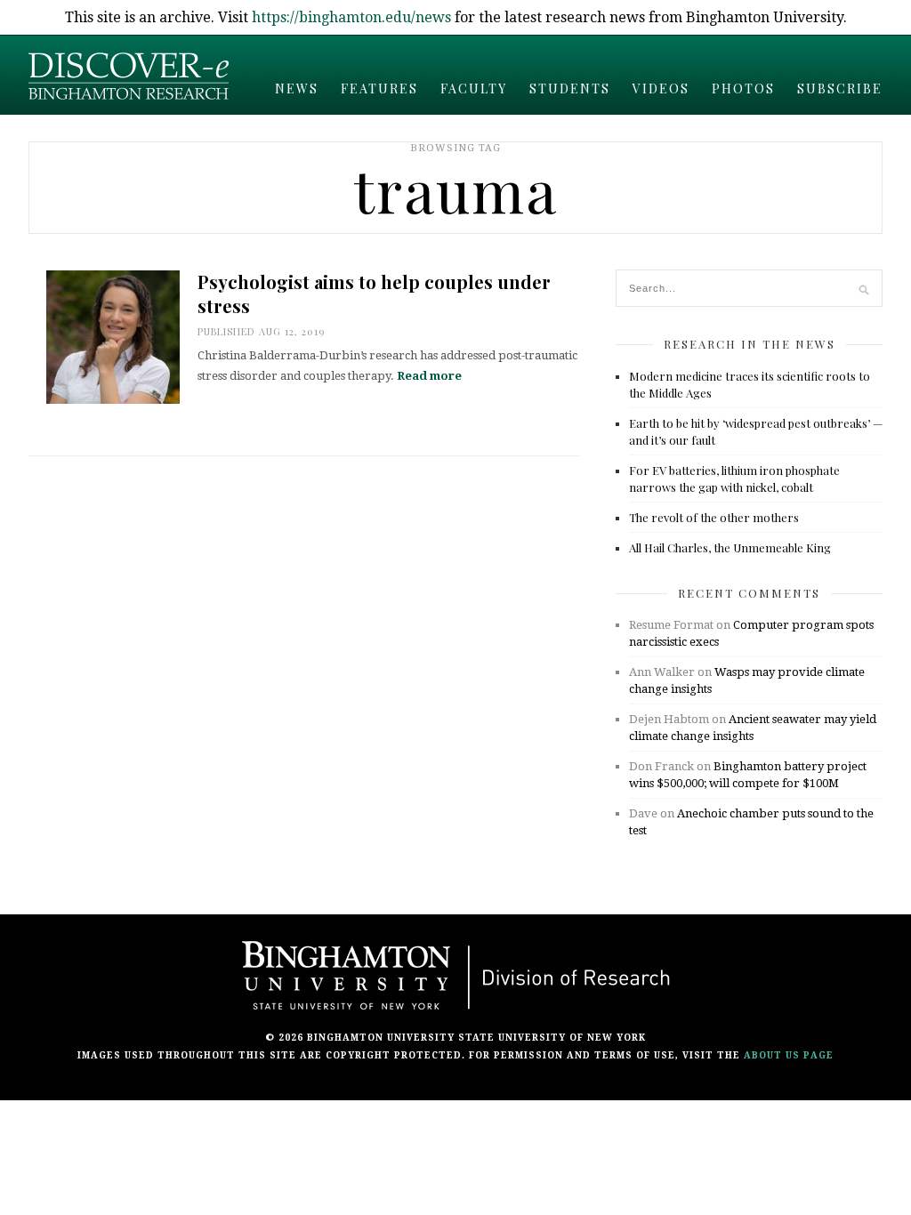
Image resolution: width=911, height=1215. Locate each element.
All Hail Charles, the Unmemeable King (730, 547)
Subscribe (840, 88)
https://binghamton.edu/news (351, 17)
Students (569, 88)
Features (379, 88)
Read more (429, 375)
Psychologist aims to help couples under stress (374, 294)
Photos (743, 88)
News (296, 88)
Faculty (473, 88)
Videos (661, 88)
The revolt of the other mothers (714, 517)
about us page (789, 1055)
